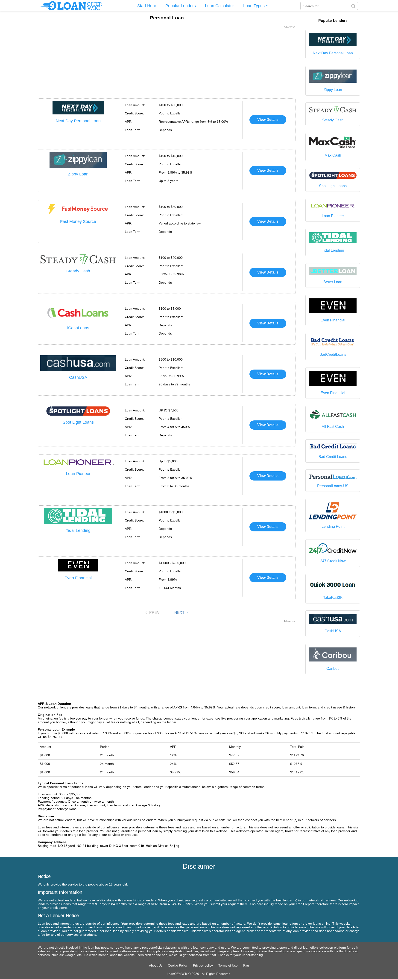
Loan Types (254, 5)
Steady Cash (78, 271)
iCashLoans (78, 328)
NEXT (179, 613)
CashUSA (78, 377)
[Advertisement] (167, 61)
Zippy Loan (78, 174)
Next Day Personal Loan (78, 121)
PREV (154, 613)
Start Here (146, 5)
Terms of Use (228, 965)
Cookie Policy (177, 965)
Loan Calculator (219, 5)
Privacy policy (203, 965)
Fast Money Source (78, 221)
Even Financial (78, 578)
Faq (246, 965)
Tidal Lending (78, 530)
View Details (267, 120)
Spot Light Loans (78, 422)
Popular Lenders (180, 5)
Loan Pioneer (78, 473)
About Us (155, 965)
